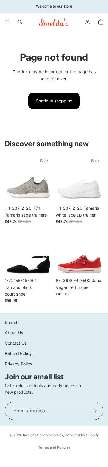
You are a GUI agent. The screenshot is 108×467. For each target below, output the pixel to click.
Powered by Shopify (82, 435)
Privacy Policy (18, 363)
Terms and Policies (54, 447)
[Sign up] (94, 411)
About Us (14, 332)
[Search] (19, 22)
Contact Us (16, 343)
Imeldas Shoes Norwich (43, 435)
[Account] (87, 22)
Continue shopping (54, 100)
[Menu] (7, 22)
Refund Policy (18, 353)
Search (12, 322)
